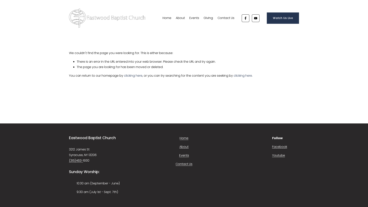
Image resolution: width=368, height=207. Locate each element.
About (180, 18)
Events (194, 18)
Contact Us (226, 18)
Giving (208, 18)
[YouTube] (256, 18)
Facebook (279, 147)
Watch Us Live (283, 18)
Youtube (278, 155)
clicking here (133, 75)
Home (167, 18)
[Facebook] (245, 18)
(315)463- (76, 160)
